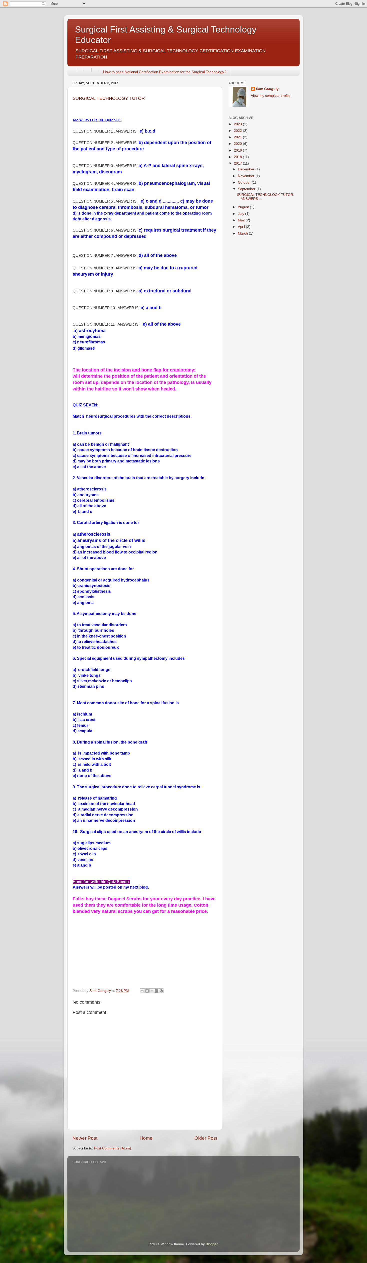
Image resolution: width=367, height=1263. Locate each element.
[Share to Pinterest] (161, 990)
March (243, 233)
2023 (238, 124)
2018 (238, 157)
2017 (238, 163)
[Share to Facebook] (156, 990)
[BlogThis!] (147, 990)
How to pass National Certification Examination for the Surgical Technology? (164, 72)
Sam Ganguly (267, 89)
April (242, 227)
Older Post (205, 1138)
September (247, 189)
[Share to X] (151, 990)
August (244, 207)
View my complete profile (270, 96)
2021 (238, 137)
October (245, 182)
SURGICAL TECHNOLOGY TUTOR (109, 98)
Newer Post (84, 1138)
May (242, 220)
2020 (238, 144)
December (246, 169)
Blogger (212, 1244)
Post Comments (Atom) (112, 1148)
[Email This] (142, 990)
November (246, 176)
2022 (238, 131)
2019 (238, 150)
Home (146, 1138)
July (241, 214)
